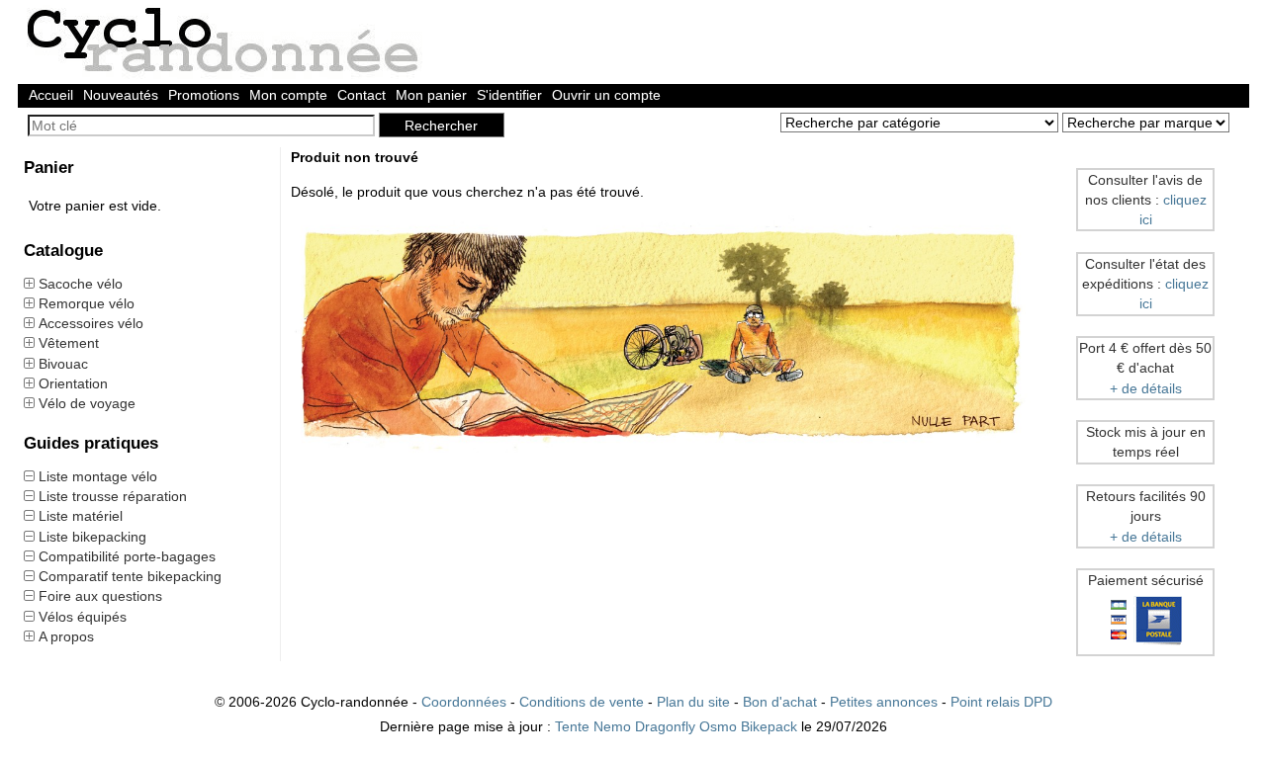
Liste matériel (81, 516)
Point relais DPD (1001, 702)
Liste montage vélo (98, 476)
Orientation (73, 383)
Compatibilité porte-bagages (127, 556)
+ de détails (1146, 388)
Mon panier (431, 95)
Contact (361, 95)
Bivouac (63, 364)
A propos (66, 636)
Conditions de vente (581, 702)
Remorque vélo (87, 303)
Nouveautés (120, 95)
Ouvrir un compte (606, 95)
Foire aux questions (100, 596)
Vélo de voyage (87, 403)
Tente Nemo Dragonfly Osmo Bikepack (676, 726)
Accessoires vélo (91, 323)
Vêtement (69, 343)
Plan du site (693, 702)
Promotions (203, 95)
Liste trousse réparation (113, 496)
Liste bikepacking (92, 537)
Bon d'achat (780, 702)
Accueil (51, 95)
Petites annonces (884, 702)
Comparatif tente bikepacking (130, 576)
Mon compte (288, 95)
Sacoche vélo (81, 284)
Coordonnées (463, 702)
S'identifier (509, 95)
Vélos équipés (83, 617)
